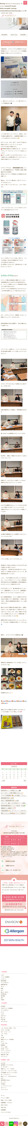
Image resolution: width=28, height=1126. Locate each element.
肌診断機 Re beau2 (5, 1080)
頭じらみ (3, 1017)
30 (14, 778)
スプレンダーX (4, 1089)
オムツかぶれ (4, 1021)
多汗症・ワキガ (4, 1049)
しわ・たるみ (4, 1033)
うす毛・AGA (4, 1043)
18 (21, 774)
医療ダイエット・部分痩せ (7, 1039)
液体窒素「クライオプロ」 (7, 1065)
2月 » (25, 780)
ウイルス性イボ (4, 982)
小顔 (2, 1035)
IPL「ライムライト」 (6, 1074)
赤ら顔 (2, 1037)
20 (2, 776)
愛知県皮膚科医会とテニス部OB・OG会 (12, 805)
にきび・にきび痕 (5, 1030)
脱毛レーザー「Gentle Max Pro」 (9, 1076)
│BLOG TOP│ (14, 34)
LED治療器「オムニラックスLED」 (9, 1072)
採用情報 (3, 1110)
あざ (2, 990)
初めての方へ (4, 1105)
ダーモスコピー (4, 1067)
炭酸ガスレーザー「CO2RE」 (8, 1069)
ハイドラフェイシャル (6, 1086)
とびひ (2, 1014)
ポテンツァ (3, 1087)
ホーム (3, 1095)
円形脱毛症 (3, 994)
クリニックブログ (6, 1112)
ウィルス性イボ (4, 1010)
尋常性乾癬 (3, 981)
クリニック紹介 (5, 1098)
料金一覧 (3, 1107)
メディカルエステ (5, 1052)
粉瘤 (2, 988)
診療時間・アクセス (6, 1102)
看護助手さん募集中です (7, 808)
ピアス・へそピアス (6, 1050)
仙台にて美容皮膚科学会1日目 (10, 800)
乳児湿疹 (3, 1006)
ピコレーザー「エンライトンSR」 (9, 1070)
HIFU (2, 1078)
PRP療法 (3, 1084)
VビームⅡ (3, 1082)
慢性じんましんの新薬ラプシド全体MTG (13, 813)
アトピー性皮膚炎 (5, 977)
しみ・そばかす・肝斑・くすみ (8, 1028)
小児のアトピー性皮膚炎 (7, 1008)
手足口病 (3, 1019)
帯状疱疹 (3, 996)
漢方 (2, 998)
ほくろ (2, 986)
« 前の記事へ (4, 34)
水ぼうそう (3, 1015)
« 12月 (3, 780)
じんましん (3, 979)
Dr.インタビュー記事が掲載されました (11, 793)
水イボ (2, 1012)
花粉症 (2, 999)
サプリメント (4, 1056)
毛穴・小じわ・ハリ (6, 1032)
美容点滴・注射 (4, 1054)
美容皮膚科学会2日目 (7, 798)
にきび (2, 975)
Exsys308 (3, 1063)
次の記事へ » (23, 34)
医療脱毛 (3, 1045)
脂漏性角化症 (4, 984)
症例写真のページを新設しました (10, 790)
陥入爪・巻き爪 (4, 992)
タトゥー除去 (4, 1047)
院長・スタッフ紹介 (6, 1100)
